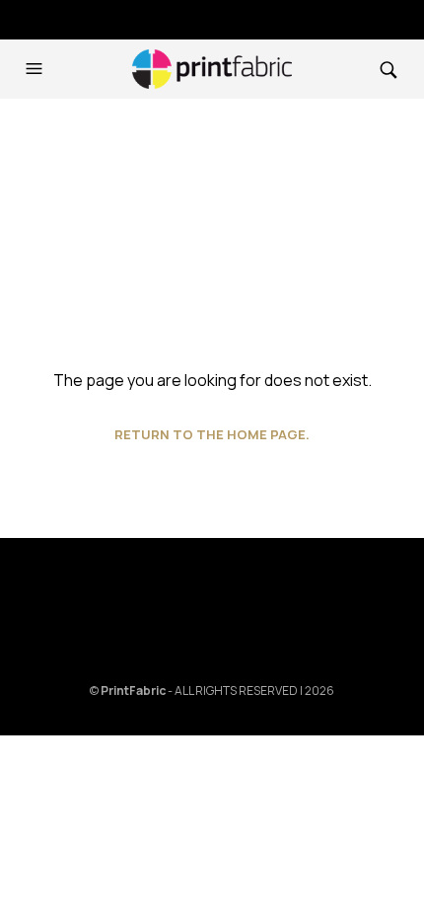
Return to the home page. (212, 434)
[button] (36, 69)
